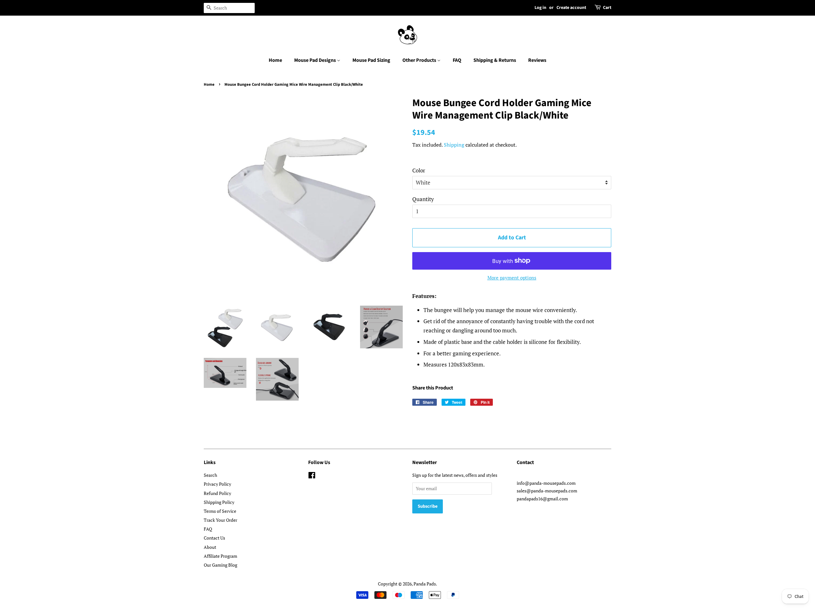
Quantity (423, 199)
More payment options (511, 277)
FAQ (457, 60)
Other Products (419, 60)
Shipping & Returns (494, 60)
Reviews (537, 60)
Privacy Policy (217, 484)
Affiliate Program (220, 556)
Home (275, 60)
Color (418, 170)
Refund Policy (217, 493)
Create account (571, 7)
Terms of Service (220, 511)
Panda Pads (425, 584)
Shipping (454, 144)
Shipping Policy (219, 502)
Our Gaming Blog (220, 565)
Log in (540, 7)
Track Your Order (220, 520)
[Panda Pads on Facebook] (311, 476)
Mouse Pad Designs (315, 60)
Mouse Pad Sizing (371, 60)
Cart (607, 7)
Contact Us (214, 538)
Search (210, 475)
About (210, 547)
